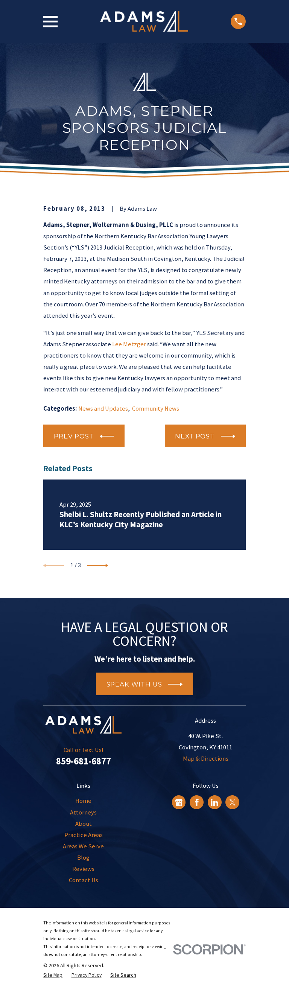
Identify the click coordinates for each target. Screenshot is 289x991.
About (83, 824)
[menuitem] (52, 975)
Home (83, 801)
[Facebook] (197, 802)
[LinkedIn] (214, 802)
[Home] (144, 21)
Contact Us (83, 880)
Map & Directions (205, 759)
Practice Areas (83, 835)
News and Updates (103, 409)
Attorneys (83, 812)
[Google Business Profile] (179, 802)
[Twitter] (232, 802)
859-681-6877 (83, 761)
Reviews (83, 869)
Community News (155, 409)
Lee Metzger (129, 344)
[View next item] (97, 565)
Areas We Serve (83, 846)
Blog (83, 858)
